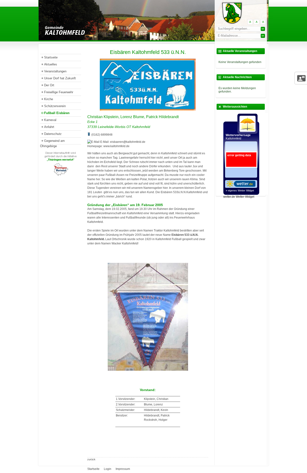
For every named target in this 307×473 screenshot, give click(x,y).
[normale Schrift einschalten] (250, 22)
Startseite (51, 57)
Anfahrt (49, 127)
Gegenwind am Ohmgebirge (52, 141)
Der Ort (49, 85)
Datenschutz (53, 134)
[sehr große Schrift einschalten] (263, 22)
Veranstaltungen (55, 71)
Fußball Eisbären (57, 113)
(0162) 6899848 (101, 134)
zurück (91, 459)
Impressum (123, 469)
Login (107, 469)
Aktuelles (50, 64)
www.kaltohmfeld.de (116, 146)
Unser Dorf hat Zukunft (60, 78)
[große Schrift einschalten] (256, 22)
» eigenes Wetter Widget (240, 190)
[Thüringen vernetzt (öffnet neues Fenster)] (60, 175)
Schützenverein (55, 106)
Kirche (48, 99)
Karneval (50, 120)
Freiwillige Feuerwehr (58, 92)
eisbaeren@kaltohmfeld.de (127, 142)
